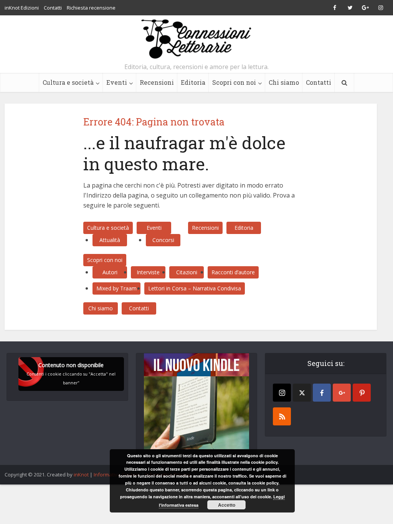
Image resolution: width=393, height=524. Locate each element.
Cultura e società (68, 82)
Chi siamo (284, 82)
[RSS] (282, 416)
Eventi (116, 82)
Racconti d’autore (233, 272)
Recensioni (157, 82)
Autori (109, 272)
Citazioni (186, 272)
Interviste (148, 272)
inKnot (81, 474)
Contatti (53, 7)
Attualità (109, 240)
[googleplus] (342, 393)
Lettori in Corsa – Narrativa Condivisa (194, 288)
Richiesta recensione (91, 7)
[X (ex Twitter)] (302, 393)
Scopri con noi (234, 82)
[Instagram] (282, 393)
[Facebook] (322, 393)
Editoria (193, 82)
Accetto (226, 504)
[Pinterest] (362, 393)
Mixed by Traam (116, 288)
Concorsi (163, 240)
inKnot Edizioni (22, 7)
